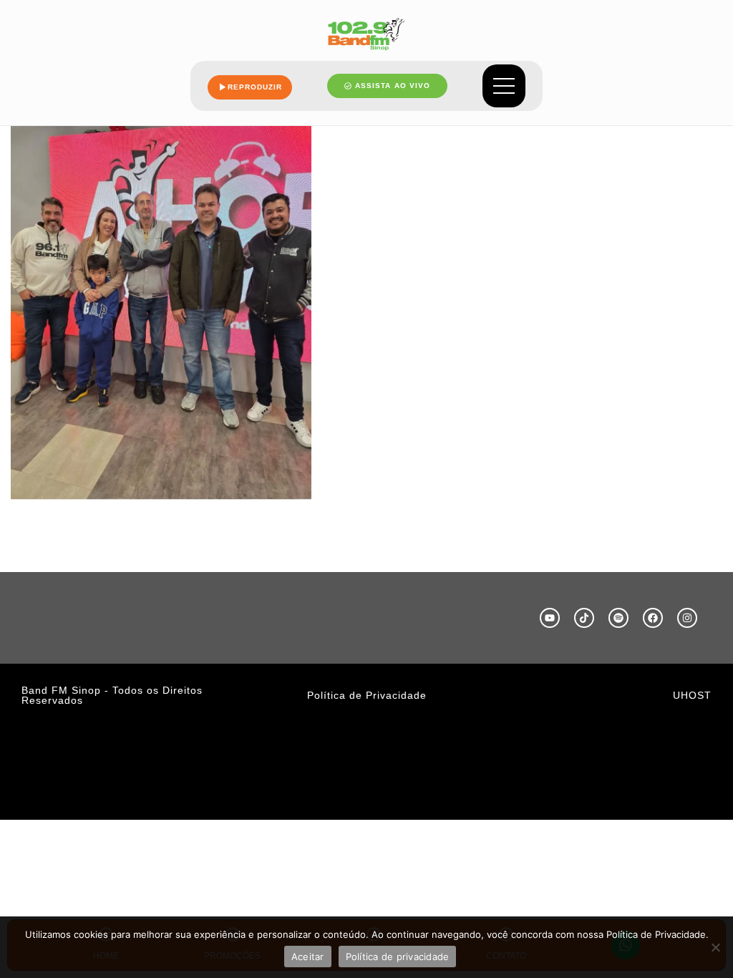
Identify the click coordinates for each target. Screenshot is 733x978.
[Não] (715, 947)
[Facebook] (653, 618)
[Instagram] (687, 618)
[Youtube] (550, 618)
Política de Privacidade (367, 695)
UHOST (692, 695)
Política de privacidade (398, 956)
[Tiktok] (584, 618)
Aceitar (307, 956)
